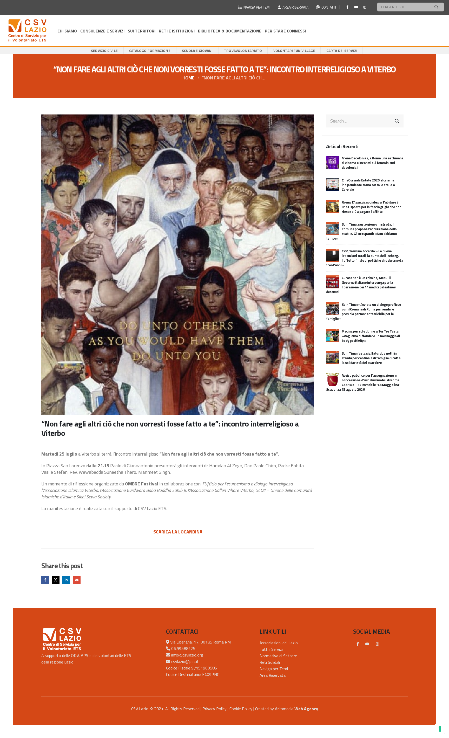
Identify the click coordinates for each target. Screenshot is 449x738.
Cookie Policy (240, 709)
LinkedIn (66, 580)
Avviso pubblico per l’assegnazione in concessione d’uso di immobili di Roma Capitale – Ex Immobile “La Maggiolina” (363, 382)
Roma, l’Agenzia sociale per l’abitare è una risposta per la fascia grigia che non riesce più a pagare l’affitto (371, 206)
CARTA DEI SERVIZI (341, 50)
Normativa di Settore (278, 656)
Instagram (377, 644)
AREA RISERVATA (294, 7)
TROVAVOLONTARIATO (243, 50)
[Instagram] (364, 7)
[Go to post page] (332, 161)
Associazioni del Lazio (279, 643)
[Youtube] (356, 7)
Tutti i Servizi (271, 649)
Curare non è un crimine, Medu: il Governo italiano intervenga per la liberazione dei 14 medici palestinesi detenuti (361, 284)
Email (77, 580)
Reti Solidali (270, 662)
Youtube (367, 644)
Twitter (56, 580)
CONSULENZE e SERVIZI (102, 31)
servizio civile (104, 50)
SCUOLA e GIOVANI (197, 50)
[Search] (436, 7)
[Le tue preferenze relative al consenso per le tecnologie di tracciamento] (440, 729)
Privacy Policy (214, 709)
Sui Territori (141, 31)
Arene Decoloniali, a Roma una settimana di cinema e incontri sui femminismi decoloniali (373, 162)
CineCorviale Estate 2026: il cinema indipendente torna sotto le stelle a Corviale (368, 184)
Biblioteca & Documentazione (229, 31)
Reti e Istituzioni (177, 31)
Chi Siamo (67, 31)
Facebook (45, 580)
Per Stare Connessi (285, 31)
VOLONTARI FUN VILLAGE (294, 50)
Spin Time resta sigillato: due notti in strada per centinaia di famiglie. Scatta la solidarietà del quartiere (371, 357)
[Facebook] (347, 7)
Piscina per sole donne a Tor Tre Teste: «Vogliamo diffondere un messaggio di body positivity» (371, 335)
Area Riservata (273, 675)
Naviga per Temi (274, 669)
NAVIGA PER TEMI (256, 7)
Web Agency (306, 709)
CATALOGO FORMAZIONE (149, 50)
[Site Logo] (27, 31)
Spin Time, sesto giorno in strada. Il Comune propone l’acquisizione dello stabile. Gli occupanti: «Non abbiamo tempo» (361, 231)
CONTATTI (328, 7)
